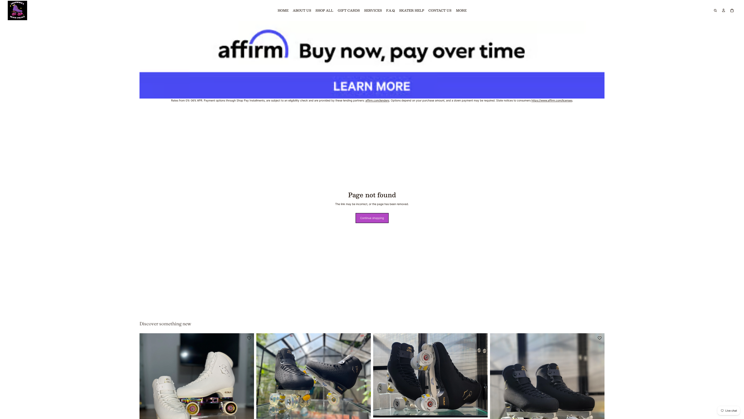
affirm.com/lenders (377, 100)
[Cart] (732, 10)
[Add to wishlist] (249, 338)
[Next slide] (248, 409)
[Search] (715, 10)
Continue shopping (372, 218)
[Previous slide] (145, 409)
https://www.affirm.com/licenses (551, 100)
